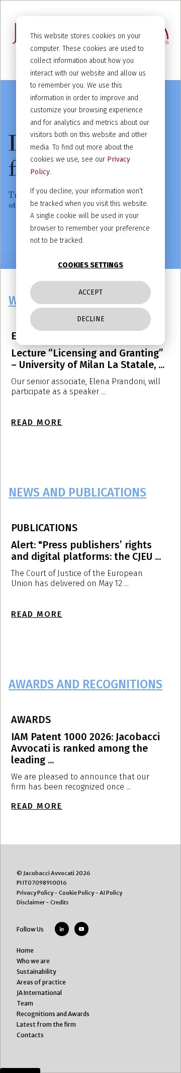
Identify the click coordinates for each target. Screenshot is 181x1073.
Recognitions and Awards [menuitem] (53, 1014)
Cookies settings (90, 265)
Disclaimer (31, 902)
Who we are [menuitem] (33, 961)
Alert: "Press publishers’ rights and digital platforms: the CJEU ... (86, 550)
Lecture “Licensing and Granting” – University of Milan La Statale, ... (87, 359)
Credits (59, 902)
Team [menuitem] (25, 1003)
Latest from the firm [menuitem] (46, 1024)
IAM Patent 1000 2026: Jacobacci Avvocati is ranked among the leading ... (85, 748)
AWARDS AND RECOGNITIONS (85, 684)
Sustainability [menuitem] (36, 971)
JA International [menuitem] (39, 992)
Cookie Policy (76, 892)
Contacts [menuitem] (30, 1035)
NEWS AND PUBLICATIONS (77, 492)
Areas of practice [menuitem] (41, 982)
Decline (91, 319)
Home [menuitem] (25, 950)
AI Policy (111, 892)
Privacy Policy (35, 892)
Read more (36, 422)
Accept (90, 292)
